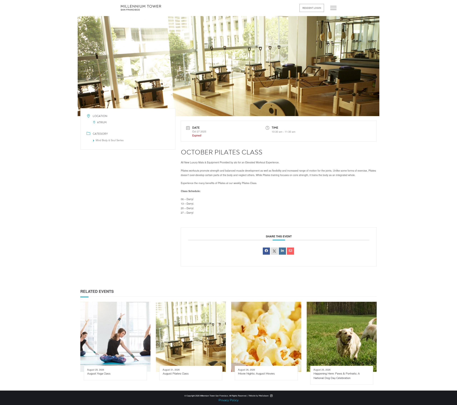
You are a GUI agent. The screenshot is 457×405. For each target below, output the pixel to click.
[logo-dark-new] (140, 10)
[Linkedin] (282, 251)
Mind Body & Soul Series (110, 140)
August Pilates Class (176, 374)
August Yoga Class (99, 374)
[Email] (290, 251)
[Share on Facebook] (266, 251)
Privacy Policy (228, 400)
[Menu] (332, 8)
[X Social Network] (274, 251)
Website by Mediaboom (258, 395)
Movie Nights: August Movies (256, 374)
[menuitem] (312, 8)
